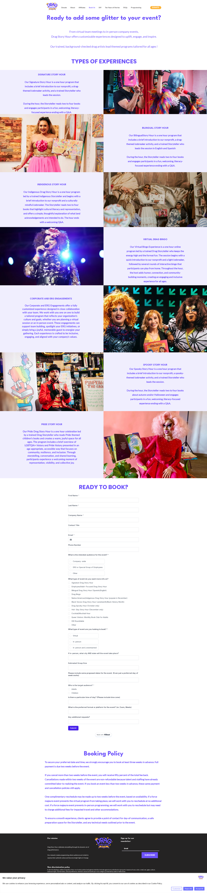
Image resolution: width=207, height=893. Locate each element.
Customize (177, 889)
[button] (64, 7)
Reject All (188, 889)
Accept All (199, 889)
